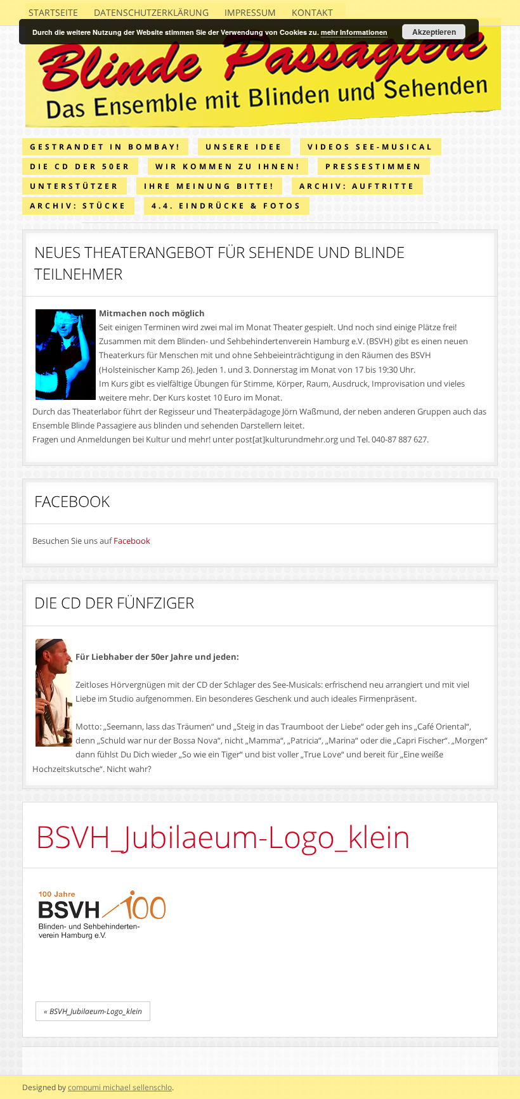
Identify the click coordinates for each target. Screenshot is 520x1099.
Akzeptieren (434, 31)
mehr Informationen (354, 32)
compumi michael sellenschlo (120, 1087)
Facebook (132, 540)
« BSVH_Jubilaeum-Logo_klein (93, 1011)
